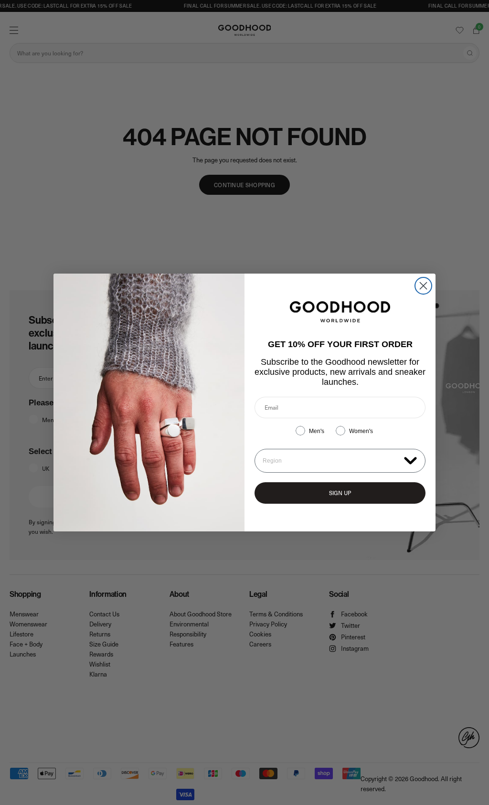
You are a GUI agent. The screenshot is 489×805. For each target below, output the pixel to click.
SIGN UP (340, 493)
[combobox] (331, 460)
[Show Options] (410, 460)
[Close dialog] (423, 285)
